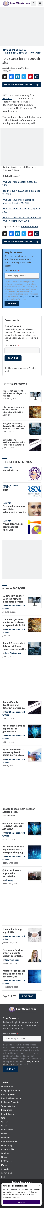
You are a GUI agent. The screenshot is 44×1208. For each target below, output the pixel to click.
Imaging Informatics (14, 50)
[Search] (33, 3)
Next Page (27, 996)
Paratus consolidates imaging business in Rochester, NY (13, 973)
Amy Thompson (12, 960)
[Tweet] (24, 76)
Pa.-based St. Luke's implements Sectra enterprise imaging (13, 849)
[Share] (11, 76)
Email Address (12, 271)
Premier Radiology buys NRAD (12, 931)
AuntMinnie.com (29, 226)
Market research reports (10, 486)
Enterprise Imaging (16, 52)
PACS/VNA (35, 52)
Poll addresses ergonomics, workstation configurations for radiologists (12, 873)
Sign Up (12, 303)
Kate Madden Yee (13, 653)
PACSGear (7, 98)
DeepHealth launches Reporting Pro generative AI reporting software (13, 728)
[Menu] (40, 3)
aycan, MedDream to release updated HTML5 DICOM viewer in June (13, 752)
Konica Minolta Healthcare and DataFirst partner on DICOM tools (14, 442)
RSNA (5, 490)
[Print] (4, 76)
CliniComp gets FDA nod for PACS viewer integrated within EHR (13, 409)
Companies (7, 468)
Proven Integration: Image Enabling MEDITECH (12, 527)
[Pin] (30, 76)
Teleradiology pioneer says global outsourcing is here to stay (13, 509)
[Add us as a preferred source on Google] (36, 76)
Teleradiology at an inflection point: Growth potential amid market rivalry (12, 953)
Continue (13, 358)
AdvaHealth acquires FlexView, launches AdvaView (13, 826)
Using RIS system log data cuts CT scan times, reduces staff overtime (13, 426)
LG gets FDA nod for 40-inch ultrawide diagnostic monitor (14, 393)
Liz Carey (9, 880)
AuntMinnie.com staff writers (15, 68)
